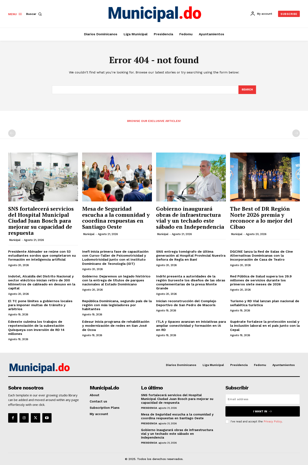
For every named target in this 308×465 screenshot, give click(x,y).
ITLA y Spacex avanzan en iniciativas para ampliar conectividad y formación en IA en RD (191, 326)
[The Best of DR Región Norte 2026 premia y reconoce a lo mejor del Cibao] (265, 177)
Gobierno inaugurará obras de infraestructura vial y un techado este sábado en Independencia (190, 217)
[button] (34, 13)
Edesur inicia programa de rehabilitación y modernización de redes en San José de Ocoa (115, 326)
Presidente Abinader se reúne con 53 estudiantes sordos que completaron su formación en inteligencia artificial (42, 255)
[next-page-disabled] (296, 133)
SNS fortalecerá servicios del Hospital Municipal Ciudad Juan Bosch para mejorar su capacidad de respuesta (41, 220)
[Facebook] (12, 417)
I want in (260, 411)
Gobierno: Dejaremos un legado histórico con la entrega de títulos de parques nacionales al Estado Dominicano (116, 280)
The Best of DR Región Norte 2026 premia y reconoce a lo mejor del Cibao (261, 217)
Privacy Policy (273, 421)
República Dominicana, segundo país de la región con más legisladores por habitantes (117, 305)
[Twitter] (35, 417)
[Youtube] (47, 417)
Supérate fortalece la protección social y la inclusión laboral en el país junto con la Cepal (265, 326)
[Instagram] (24, 417)
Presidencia (149, 407)
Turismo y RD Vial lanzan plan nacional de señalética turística (264, 303)
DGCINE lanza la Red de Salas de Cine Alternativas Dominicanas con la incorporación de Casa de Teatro (261, 255)
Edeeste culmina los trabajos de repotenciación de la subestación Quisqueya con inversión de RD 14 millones (36, 328)
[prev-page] (12, 133)
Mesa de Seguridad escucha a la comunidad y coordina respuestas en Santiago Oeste (116, 217)
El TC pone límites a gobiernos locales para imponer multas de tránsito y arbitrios (40, 305)
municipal (15, 240)
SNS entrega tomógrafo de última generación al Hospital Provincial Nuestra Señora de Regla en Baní (190, 255)
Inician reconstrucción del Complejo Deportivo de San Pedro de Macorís (186, 303)
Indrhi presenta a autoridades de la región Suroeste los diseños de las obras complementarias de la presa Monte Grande (190, 282)
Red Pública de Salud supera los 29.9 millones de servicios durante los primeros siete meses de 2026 (261, 280)
